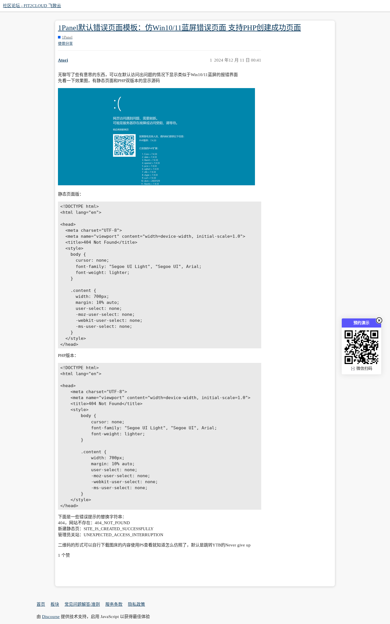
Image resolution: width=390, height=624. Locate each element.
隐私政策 (136, 604)
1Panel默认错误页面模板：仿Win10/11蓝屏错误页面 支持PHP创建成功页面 (179, 28)
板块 (55, 604)
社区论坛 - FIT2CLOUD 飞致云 (32, 5)
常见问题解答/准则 (82, 604)
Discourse (51, 616)
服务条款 (113, 604)
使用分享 (65, 43)
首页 (41, 604)
